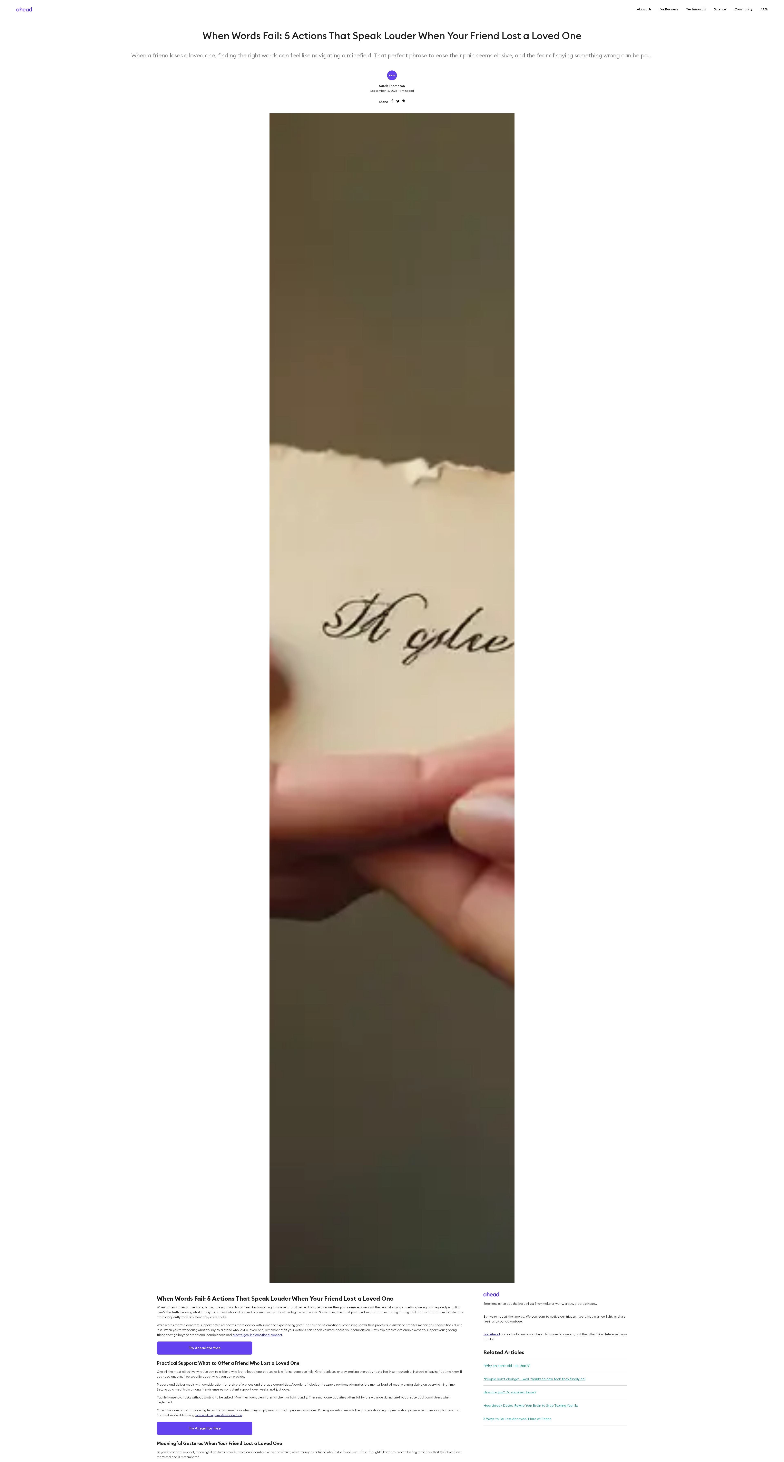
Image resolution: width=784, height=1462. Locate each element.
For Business (668, 9)
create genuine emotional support (257, 1335)
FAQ (764, 9)
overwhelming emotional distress (218, 1415)
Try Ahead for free (205, 1348)
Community (743, 9)
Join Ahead (491, 1334)
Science (720, 9)
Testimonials (696, 9)
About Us (644, 9)
